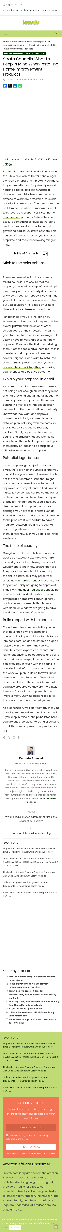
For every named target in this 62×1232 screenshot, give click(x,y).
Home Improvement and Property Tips (31, 41)
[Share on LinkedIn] (15, 86)
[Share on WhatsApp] (20, 86)
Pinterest (51, 798)
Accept (15, 1227)
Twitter (41, 798)
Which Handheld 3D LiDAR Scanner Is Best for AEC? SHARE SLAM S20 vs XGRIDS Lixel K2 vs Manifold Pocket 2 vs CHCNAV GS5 (30, 862)
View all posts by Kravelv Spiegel (31, 763)
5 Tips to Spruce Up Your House (26, 1008)
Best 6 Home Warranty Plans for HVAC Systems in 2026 (31, 10)
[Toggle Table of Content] (43, 253)
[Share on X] (10, 86)
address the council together (21, 367)
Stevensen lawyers (15, 515)
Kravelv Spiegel (13, 79)
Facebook (31, 801)
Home (6, 41)
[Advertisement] (31, 121)
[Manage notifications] (56, 1226)
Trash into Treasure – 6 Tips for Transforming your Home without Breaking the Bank (32, 994)
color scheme (23, 309)
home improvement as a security (32, 580)
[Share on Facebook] (5, 86)
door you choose (34, 589)
